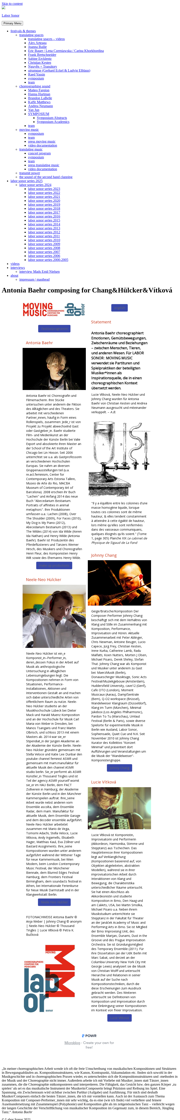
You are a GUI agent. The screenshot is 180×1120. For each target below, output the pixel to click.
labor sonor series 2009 (44, 244)
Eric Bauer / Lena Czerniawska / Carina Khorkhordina (66, 51)
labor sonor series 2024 (35, 185)
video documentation (42, 145)
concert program (39, 153)
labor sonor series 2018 (44, 208)
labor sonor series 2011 (44, 236)
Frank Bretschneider (42, 55)
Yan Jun (33, 110)
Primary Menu (12, 23)
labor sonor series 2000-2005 (48, 260)
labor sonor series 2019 (44, 204)
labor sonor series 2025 (27, 181)
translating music (31, 149)
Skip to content (12, 3)
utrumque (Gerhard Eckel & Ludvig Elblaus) (59, 70)
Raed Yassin (36, 74)
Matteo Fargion (38, 90)
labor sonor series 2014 (44, 224)
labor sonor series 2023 (44, 189)
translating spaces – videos (46, 39)
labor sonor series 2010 (44, 240)
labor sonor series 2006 (44, 256)
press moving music (42, 141)
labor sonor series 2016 (44, 216)
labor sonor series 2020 (44, 200)
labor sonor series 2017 (44, 212)
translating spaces (31, 35)
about (14, 275)
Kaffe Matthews (39, 102)
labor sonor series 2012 (44, 232)
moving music (29, 129)
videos (15, 264)
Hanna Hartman (39, 94)
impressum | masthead (34, 279)
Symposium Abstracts (52, 118)
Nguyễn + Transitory (42, 66)
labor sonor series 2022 (44, 193)
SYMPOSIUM (38, 114)
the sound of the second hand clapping (45, 177)
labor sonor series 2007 (44, 252)
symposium (36, 78)
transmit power (29, 173)
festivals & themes (23, 31)
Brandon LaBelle (40, 98)
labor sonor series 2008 (44, 248)
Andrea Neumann (40, 106)
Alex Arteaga (37, 43)
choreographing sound (34, 86)
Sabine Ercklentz (40, 58)
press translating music (43, 165)
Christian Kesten (39, 62)
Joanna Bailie (37, 47)
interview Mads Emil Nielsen (39, 271)
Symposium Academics (53, 122)
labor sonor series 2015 (44, 220)
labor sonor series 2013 (44, 228)
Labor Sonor (10, 15)
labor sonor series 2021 (44, 196)
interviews (18, 267)
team (31, 82)
